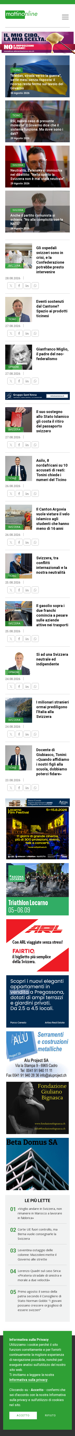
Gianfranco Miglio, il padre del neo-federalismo (52, 354)
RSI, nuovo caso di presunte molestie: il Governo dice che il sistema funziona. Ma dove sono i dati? (36, 127)
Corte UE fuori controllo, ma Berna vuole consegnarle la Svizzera (38, 1234)
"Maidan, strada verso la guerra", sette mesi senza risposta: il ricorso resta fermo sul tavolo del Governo (36, 82)
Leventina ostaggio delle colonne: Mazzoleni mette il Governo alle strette (37, 1254)
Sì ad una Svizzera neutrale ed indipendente (52, 659)
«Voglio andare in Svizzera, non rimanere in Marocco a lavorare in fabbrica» (40, 1213)
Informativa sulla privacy (28, 1380)
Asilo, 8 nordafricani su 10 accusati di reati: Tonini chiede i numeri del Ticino (52, 470)
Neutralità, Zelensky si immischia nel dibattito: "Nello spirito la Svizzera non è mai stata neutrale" (37, 174)
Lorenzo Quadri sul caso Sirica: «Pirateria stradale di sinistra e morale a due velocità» (40, 1275)
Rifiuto (50, 1415)
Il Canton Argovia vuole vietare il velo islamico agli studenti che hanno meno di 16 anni (53, 519)
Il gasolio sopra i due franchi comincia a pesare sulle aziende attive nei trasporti (52, 615)
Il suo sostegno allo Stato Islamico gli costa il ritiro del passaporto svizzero (52, 421)
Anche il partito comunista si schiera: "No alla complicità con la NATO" (36, 219)
